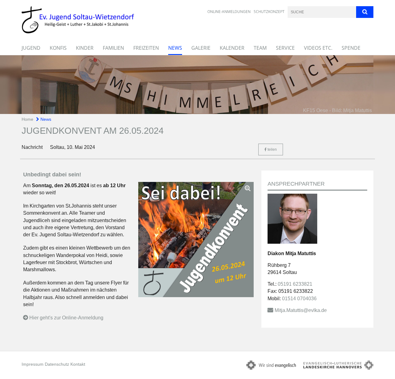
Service (285, 47)
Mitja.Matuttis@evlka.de (301, 310)
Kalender (232, 47)
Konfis (58, 47)
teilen (272, 149)
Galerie (200, 47)
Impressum (33, 364)
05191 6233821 (295, 284)
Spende (351, 47)
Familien (113, 47)
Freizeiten (146, 47)
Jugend (31, 47)
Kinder (85, 47)
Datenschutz (57, 364)
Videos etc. (318, 47)
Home (27, 119)
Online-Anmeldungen (229, 11)
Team (260, 47)
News (175, 47)
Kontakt (77, 364)
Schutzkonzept (269, 11)
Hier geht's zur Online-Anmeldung (66, 317)
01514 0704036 (299, 298)
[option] (197, 84)
